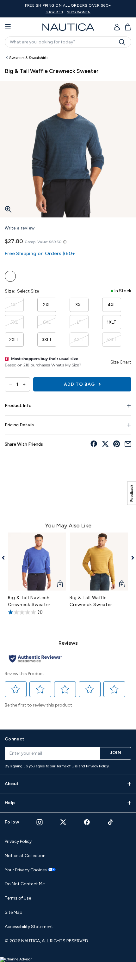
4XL (112, 304)
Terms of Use (67, 766)
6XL (47, 322)
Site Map (13, 912)
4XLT (79, 339)
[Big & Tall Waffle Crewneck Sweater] (99, 562)
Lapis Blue (10, 276)
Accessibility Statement (29, 926)
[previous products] (5, 558)
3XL (79, 304)
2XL (47, 304)
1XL (14, 304)
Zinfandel (38, 276)
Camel (24, 276)
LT (79, 322)
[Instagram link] (39, 822)
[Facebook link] (87, 822)
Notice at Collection (25, 855)
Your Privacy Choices (26, 870)
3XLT (47, 339)
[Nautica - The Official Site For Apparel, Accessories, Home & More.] (68, 27)
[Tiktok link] (111, 822)
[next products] (130, 558)
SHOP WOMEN (78, 12)
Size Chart (120, 362)
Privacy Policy (97, 766)
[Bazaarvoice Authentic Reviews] (35, 659)
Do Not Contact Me (25, 884)
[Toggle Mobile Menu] (8, 26)
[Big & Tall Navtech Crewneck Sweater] (37, 562)
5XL (14, 322)
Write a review (20, 228)
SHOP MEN (54, 12)
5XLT (112, 339)
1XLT (111, 322)
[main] (68, 387)
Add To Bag (80, 384)
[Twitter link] (63, 822)
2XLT (14, 339)
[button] (15, 689)
